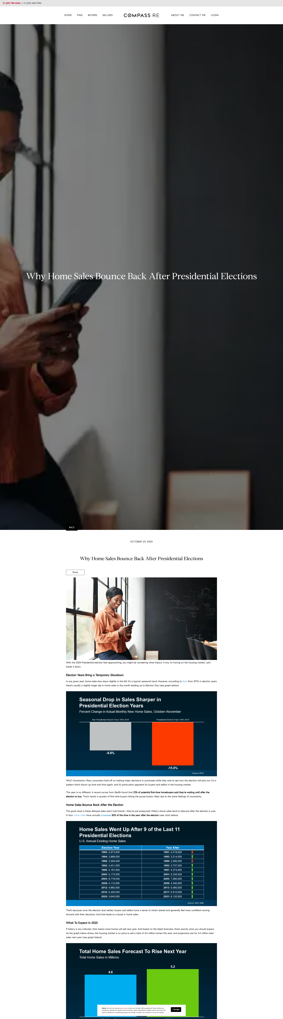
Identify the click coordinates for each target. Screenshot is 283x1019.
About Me (177, 15)
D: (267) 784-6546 (11, 3)
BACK (72, 527)
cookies (125, 1008)
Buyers (92, 15)
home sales (80, 815)
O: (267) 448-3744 (32, 3)
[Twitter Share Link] (75, 580)
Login (215, 15)
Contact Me (197, 15)
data (184, 681)
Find (80, 15)
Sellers (107, 15)
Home (68, 15)
